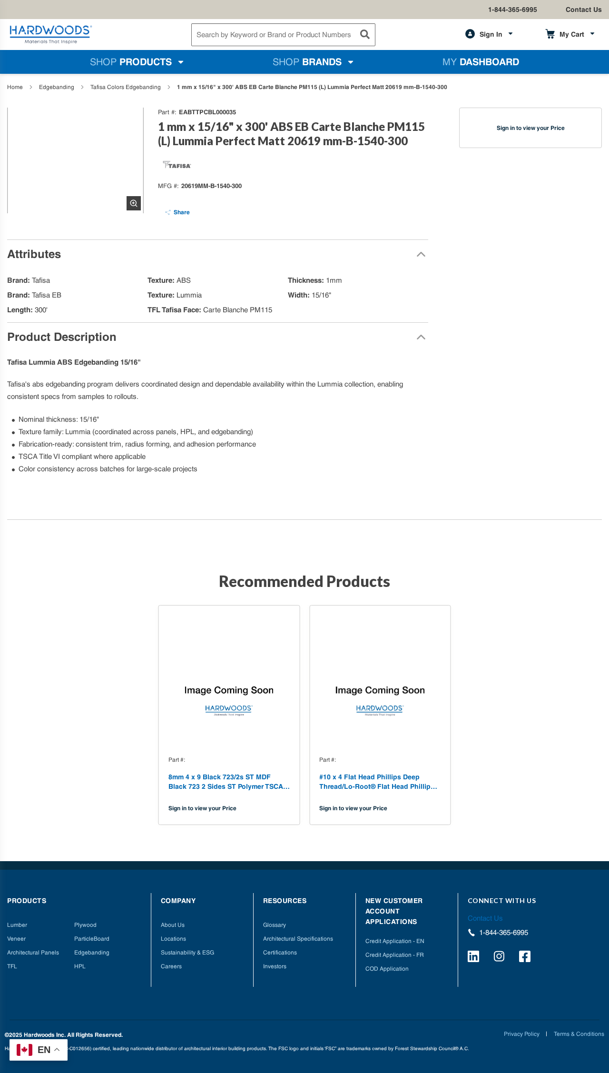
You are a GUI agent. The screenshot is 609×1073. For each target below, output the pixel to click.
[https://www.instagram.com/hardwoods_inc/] (501, 958)
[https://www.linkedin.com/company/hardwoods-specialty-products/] (475, 958)
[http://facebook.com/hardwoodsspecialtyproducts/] (526, 958)
